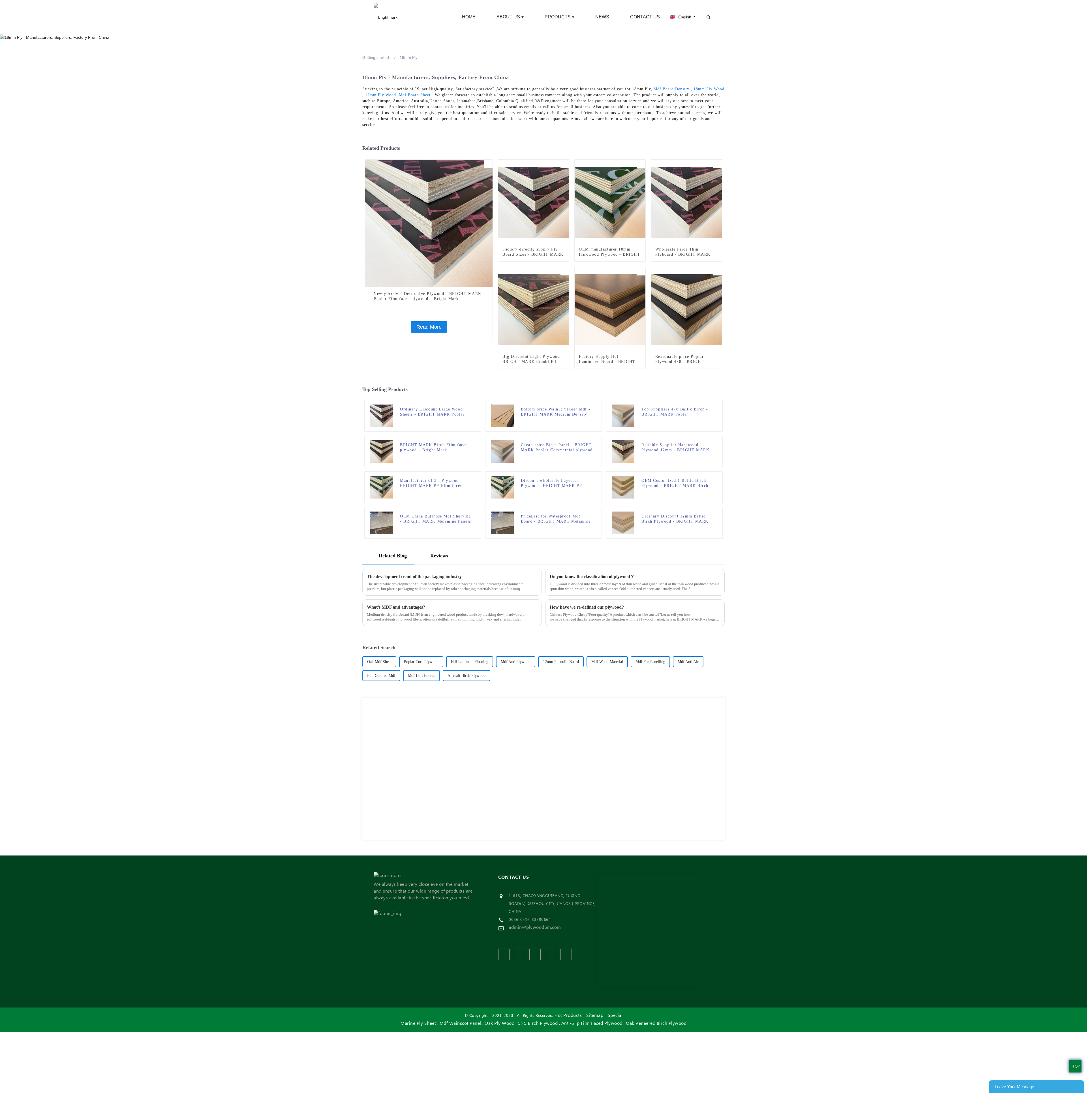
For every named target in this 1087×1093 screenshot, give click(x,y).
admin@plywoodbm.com (535, 927)
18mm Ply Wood (709, 89)
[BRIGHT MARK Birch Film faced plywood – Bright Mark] (381, 451)
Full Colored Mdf (381, 675)
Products (558, 16)
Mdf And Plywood (515, 662)
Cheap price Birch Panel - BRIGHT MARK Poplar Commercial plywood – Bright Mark (557, 448)
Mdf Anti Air (688, 662)
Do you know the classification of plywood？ (592, 576)
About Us (508, 16)
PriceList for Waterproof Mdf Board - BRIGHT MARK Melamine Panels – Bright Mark (556, 519)
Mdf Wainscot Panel (460, 1023)
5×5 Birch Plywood (538, 1023)
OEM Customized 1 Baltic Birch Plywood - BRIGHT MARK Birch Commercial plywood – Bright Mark (675, 483)
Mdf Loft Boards (421, 675)
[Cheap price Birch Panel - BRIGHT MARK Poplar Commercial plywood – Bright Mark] (502, 451)
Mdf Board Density (671, 89)
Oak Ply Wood (499, 1023)
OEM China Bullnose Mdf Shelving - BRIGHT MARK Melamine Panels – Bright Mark (435, 519)
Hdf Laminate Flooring (469, 662)
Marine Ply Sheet (418, 1023)
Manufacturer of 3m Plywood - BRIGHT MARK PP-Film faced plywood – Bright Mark (431, 483)
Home (469, 16)
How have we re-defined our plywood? (587, 607)
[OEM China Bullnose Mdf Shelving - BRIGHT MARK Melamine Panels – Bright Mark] (381, 522)
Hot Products (568, 1015)
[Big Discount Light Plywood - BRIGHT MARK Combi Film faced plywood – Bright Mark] (533, 309)
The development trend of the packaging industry (414, 576)
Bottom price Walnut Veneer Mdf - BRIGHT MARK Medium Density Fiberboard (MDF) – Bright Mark (555, 412)
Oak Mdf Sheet (379, 662)
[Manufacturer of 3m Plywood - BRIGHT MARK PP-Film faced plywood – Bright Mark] (381, 487)
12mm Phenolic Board (561, 662)
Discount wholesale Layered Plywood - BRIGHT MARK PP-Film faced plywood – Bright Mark (556, 483)
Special (615, 1015)
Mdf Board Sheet (415, 95)
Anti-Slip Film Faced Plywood (591, 1023)
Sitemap (595, 1015)
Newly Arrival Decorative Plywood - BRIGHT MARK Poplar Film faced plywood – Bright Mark (428, 296)
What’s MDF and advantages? (396, 607)
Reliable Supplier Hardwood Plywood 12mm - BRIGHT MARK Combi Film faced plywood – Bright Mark (675, 448)
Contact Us (645, 16)
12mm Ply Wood (380, 95)
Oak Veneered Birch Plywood (656, 1023)
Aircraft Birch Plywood (466, 675)
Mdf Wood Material (607, 662)
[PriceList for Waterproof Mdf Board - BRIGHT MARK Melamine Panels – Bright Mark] (502, 522)
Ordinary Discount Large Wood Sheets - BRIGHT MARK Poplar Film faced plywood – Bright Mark (435, 412)
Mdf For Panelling (650, 662)
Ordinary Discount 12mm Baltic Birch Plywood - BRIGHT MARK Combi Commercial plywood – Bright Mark (675, 519)
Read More (429, 327)
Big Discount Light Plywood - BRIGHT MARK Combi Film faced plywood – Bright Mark (532, 361)
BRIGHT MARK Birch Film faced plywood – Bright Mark (434, 447)
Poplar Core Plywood (421, 662)
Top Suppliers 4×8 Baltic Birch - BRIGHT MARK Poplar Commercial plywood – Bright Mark (674, 412)
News (602, 16)
